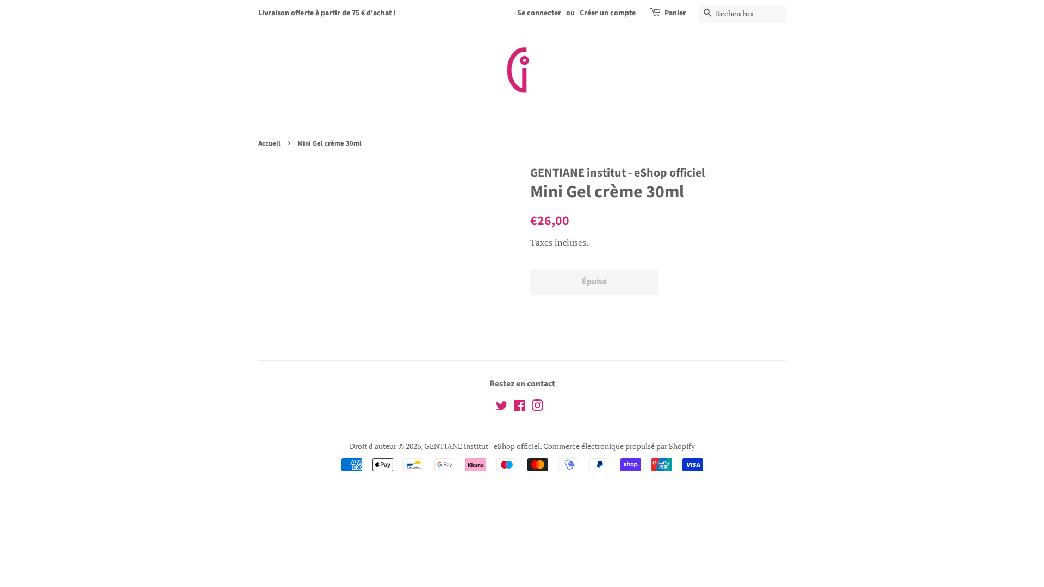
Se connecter (539, 13)
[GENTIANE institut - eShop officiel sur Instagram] (537, 407)
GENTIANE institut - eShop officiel (482, 446)
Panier (675, 13)
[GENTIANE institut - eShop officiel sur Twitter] (502, 407)
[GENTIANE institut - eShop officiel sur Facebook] (519, 407)
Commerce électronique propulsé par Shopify (619, 446)
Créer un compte (608, 13)
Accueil (269, 143)
